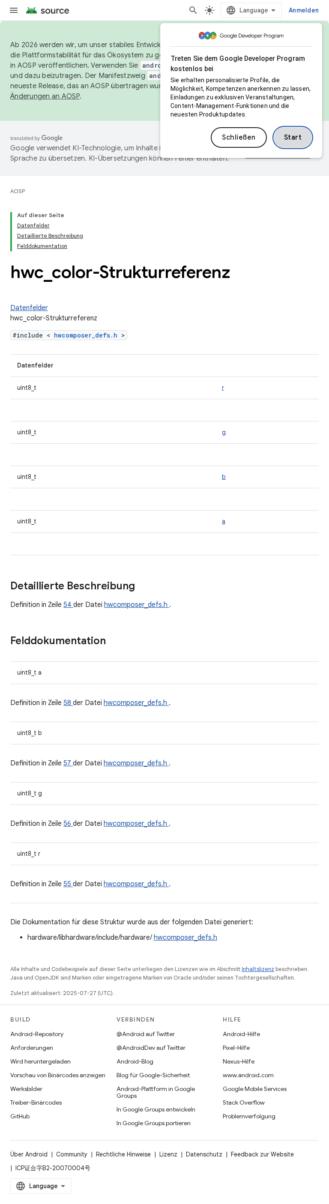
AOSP (17, 191)
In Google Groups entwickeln (156, 1109)
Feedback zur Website (262, 1154)
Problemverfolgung (249, 1116)
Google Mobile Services (255, 1089)
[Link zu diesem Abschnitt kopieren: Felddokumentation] (117, 641)
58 (68, 703)
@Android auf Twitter (146, 1034)
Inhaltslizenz (258, 969)
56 (68, 823)
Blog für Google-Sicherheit (153, 1075)
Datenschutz (204, 1154)
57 (68, 763)
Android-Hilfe (241, 1034)
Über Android (29, 1154)
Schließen (239, 137)
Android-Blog (135, 1061)
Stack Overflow (244, 1102)
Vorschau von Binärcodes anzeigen (57, 1075)
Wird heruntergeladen (40, 1061)
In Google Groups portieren (154, 1123)
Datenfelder (29, 308)
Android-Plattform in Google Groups (156, 1092)
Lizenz (168, 1154)
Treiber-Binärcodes (36, 1102)
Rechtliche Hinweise (123, 1154)
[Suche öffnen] (193, 10)
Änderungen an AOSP (45, 96)
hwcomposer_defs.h (87, 335)
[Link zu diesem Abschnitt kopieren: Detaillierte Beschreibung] (146, 587)
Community (71, 1154)
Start (293, 137)
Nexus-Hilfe (238, 1061)
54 (68, 605)
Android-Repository (36, 1034)
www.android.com (248, 1075)
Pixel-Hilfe (236, 1048)
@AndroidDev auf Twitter (151, 1048)
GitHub (20, 1116)
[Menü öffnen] (13, 10)
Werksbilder (26, 1089)
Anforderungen (31, 1048)
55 (68, 884)
